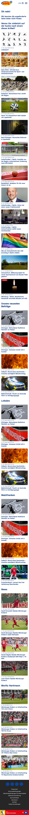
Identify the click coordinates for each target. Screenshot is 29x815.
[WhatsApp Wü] (21, 784)
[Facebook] (7, 784)
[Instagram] (12, 784)
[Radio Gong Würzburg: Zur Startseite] (6, 3)
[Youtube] (17, 784)
